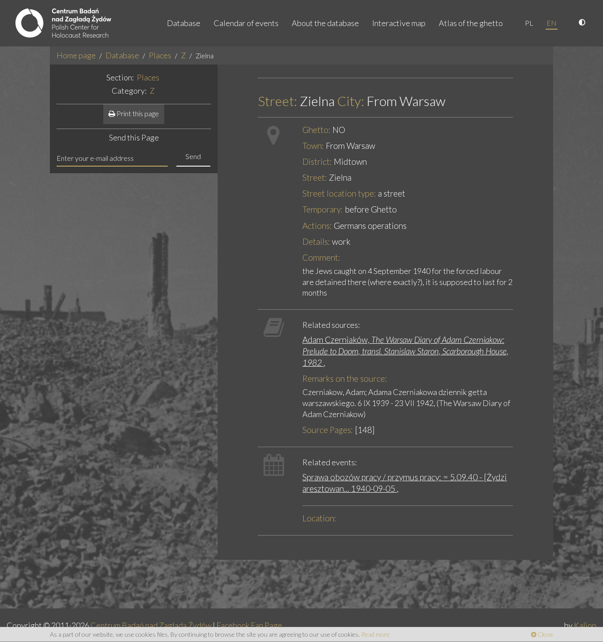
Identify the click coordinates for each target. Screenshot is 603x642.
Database (183, 23)
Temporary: (322, 209)
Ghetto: (316, 130)
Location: (319, 518)
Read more (375, 634)
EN (551, 23)
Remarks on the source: (344, 378)
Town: (313, 146)
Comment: (321, 257)
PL (529, 23)
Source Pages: (327, 430)
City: (350, 101)
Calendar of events (246, 23)
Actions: (317, 225)
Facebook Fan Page (249, 625)
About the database (325, 23)
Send (193, 156)
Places (160, 55)
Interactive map (399, 23)
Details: (316, 241)
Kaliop (585, 625)
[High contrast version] (583, 23)
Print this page (137, 113)
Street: (277, 101)
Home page (76, 55)
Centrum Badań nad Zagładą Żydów (150, 625)
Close (544, 634)
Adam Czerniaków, (405, 351)
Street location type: (339, 193)
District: (317, 161)
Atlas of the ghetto (471, 23)
